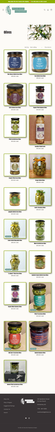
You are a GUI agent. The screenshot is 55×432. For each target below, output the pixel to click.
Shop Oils (6, 399)
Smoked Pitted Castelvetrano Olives (15, 384)
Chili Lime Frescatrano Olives (14, 352)
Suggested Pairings (9, 406)
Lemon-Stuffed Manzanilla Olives (15, 240)
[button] (3, 9)
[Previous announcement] (2, 1)
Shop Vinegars (8, 402)
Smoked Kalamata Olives (40, 352)
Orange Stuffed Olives (40, 180)
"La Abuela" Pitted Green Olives (15, 273)
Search (6, 412)
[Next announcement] (52, 1)
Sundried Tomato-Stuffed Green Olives (40, 275)
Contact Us (7, 409)
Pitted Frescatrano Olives (40, 314)
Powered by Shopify (32, 427)
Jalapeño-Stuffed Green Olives (15, 211)
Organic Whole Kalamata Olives (15, 306)
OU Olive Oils (25, 427)
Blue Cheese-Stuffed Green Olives (15, 74)
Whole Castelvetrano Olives (40, 243)
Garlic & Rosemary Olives (40, 207)
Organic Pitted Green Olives (15, 178)
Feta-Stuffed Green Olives (40, 76)
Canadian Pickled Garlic (40, 146)
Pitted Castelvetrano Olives (15, 139)
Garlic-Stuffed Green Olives (15, 107)
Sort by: (27, 47)
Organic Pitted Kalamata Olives (40, 107)
